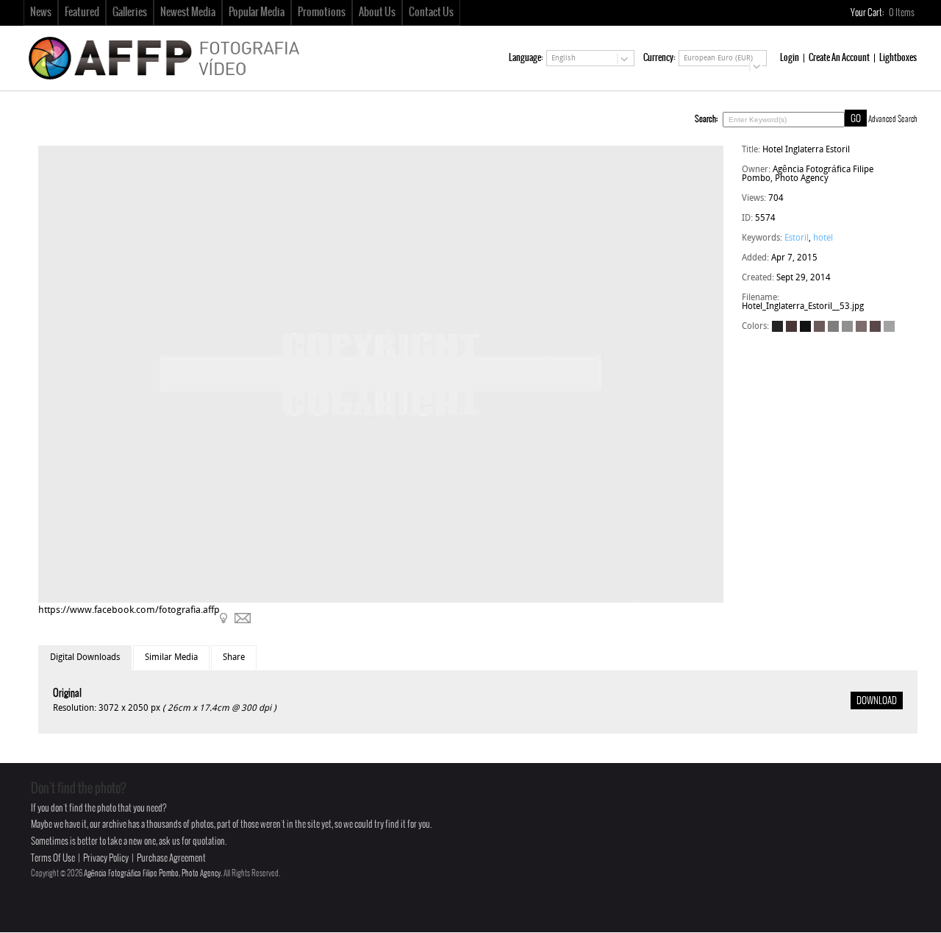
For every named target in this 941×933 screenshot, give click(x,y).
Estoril (796, 238)
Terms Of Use (53, 858)
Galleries (129, 12)
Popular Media (257, 12)
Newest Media (187, 12)
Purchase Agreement (171, 858)
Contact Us (431, 12)
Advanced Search (892, 119)
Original (67, 693)
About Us (377, 12)
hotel (823, 238)
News (40, 12)
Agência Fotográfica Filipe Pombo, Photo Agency (152, 873)
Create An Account (839, 58)
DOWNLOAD (876, 701)
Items (902, 12)
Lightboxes (898, 58)
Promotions (322, 12)
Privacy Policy (106, 858)
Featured (82, 12)
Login (789, 58)
